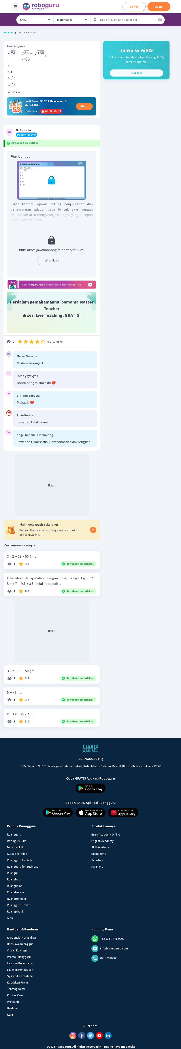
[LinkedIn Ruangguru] (108, 1035)
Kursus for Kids (17, 854)
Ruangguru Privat (18, 905)
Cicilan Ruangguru (18, 950)
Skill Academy (100, 847)
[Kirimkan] (95, 19)
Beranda (8, 32)
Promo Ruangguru (19, 957)
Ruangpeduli (15, 911)
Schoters (97, 860)
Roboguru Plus (16, 841)
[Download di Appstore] (90, 812)
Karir (10, 1014)
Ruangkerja (98, 854)
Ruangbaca (14, 879)
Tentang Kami (16, 989)
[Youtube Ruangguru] (99, 1035)
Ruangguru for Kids (19, 860)
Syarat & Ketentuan (20, 976)
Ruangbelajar (15, 892)
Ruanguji (12, 873)
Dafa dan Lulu (15, 847)
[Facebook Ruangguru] (81, 1035)
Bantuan (12, 1008)
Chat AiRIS (136, 73)
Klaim (84, 106)
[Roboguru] (42, 6)
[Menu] (15, 6)
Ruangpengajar (17, 899)
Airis (10, 918)
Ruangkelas (14, 886)
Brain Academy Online (105, 834)
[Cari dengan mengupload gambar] (160, 19)
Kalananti (97, 866)
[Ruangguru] (90, 748)
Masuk (159, 7)
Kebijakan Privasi (18, 982)
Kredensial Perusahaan (22, 937)
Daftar (134, 7)
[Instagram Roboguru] (72, 1035)
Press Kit (13, 1002)
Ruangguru (14, 834)
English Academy (102, 841)
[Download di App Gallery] (123, 812)
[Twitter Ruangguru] (90, 1035)
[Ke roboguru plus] (51, 284)
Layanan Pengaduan (20, 970)
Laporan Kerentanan (20, 963)
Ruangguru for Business (22, 866)
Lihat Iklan (51, 260)
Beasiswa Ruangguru (20, 944)
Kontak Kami (15, 995)
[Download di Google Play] (90, 788)
